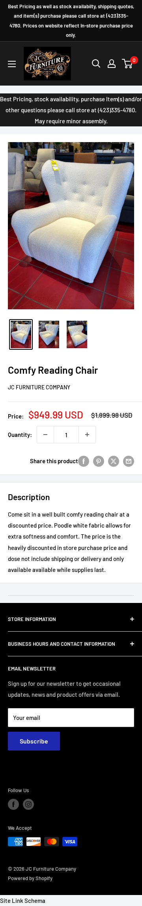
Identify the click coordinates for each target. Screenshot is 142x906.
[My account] (112, 63)
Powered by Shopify (30, 878)
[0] (128, 63)
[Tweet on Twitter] (113, 461)
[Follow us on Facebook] (13, 804)
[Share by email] (128, 461)
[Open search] (96, 63)
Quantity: (20, 434)
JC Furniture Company (39, 387)
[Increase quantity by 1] (87, 434)
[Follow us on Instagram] (28, 804)
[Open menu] (12, 64)
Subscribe (34, 741)
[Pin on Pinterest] (98, 461)
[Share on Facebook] (83, 461)
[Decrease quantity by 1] (45, 434)
